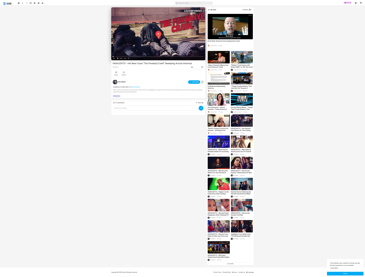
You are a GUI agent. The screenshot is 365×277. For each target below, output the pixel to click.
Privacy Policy (226, 272)
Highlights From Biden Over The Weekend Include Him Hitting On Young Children (241, 236)
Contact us (241, 272)
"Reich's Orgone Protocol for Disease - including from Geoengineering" (218, 130)
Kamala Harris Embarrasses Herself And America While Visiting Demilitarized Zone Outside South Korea (241, 194)
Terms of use (217, 272)
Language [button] (251, 272)
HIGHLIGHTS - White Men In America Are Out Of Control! (241, 150)
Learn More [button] (334, 268)
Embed (124, 75)
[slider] (158, 56)
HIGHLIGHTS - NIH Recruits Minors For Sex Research (218, 172)
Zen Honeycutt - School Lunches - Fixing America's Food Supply (217, 109)
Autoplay (245, 9)
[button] (355, 3)
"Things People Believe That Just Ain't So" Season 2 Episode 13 (241, 88)
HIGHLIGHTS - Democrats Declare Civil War (240, 214)
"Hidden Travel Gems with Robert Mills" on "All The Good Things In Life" (242, 67)
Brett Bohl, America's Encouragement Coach (224, 41)
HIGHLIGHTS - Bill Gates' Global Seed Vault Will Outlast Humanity (218, 257)
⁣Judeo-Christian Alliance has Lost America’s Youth (218, 66)
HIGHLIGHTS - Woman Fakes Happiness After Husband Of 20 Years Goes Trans (218, 215)
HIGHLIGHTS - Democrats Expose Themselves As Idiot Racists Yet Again (241, 172)
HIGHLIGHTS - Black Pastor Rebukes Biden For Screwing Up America (218, 151)
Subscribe (195, 82)
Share (116, 75)
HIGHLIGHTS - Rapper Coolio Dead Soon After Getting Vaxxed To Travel (218, 194)
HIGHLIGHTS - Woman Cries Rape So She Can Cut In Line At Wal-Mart (218, 236)
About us (234, 272)
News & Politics (135, 87)
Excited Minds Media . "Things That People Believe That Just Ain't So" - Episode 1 (242, 109)
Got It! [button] (345, 273)
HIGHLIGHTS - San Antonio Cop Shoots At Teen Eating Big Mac (241, 130)
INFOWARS (122, 82)
